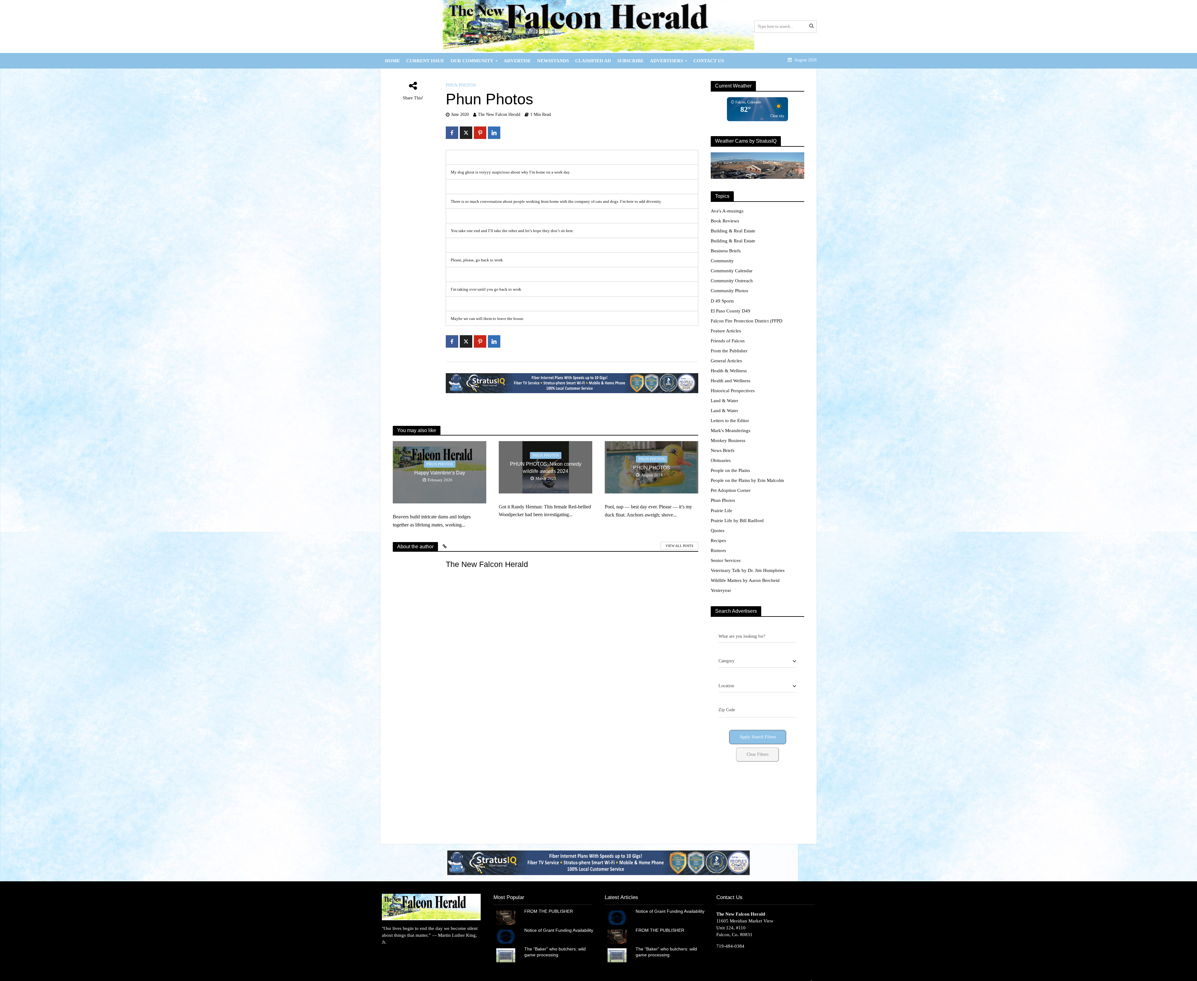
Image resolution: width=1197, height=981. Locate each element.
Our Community (471, 60)
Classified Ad (593, 60)
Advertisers (666, 60)
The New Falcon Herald (499, 114)
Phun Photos (461, 85)
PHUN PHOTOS (651, 467)
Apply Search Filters (757, 737)
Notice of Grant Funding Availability (558, 930)
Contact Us (708, 60)
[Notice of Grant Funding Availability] (505, 936)
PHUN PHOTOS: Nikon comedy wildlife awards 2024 (545, 467)
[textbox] (726, 661)
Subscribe (630, 60)
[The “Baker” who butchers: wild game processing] (505, 954)
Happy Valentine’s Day (439, 472)
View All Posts (679, 546)
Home (392, 60)
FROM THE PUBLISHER (549, 911)
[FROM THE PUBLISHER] (505, 917)
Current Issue (425, 60)
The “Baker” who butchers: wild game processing (555, 951)
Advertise (517, 60)
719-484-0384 (730, 946)
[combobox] (757, 661)
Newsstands (553, 60)
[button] (598, 862)
